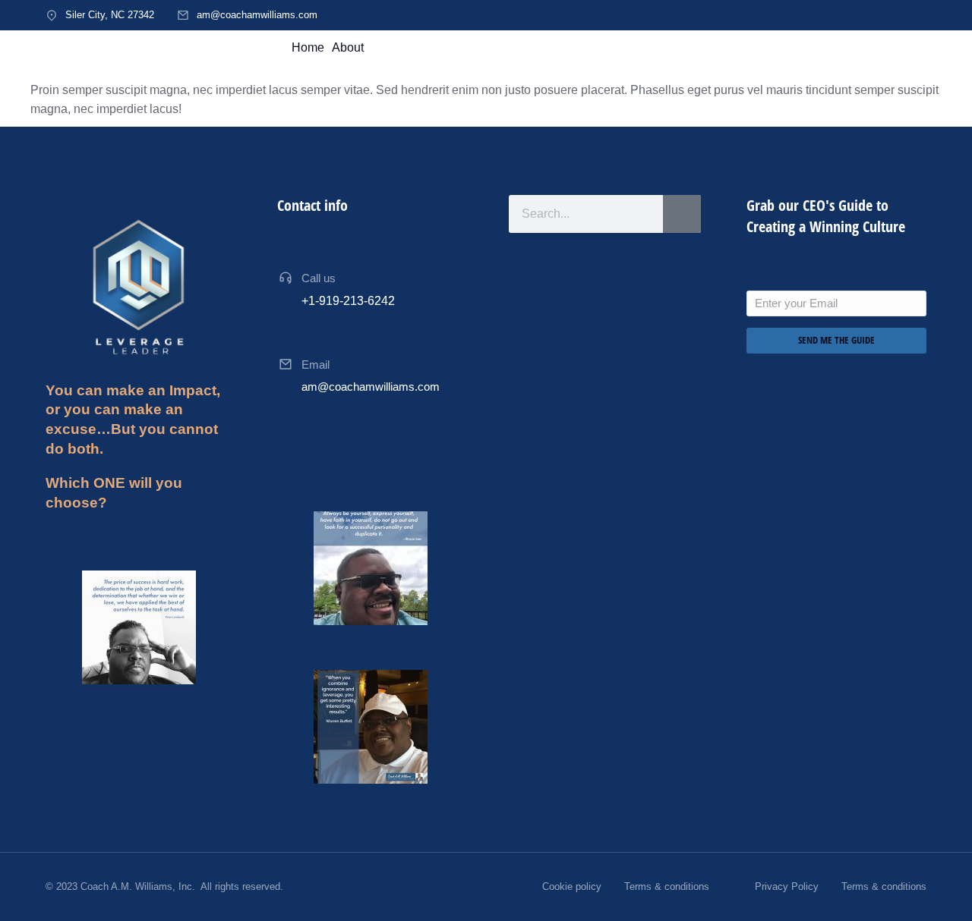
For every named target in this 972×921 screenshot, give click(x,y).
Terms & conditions (666, 886)
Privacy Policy (787, 886)
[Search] (682, 214)
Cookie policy (571, 886)
